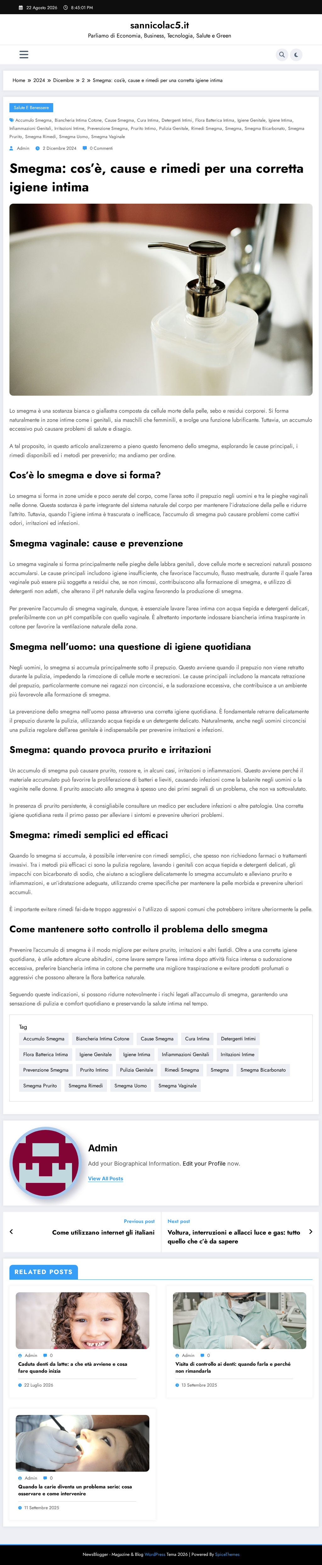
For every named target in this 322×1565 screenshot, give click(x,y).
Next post (179, 1221)
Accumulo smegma (33, 120)
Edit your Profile (204, 1163)
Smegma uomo (73, 136)
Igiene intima (280, 120)
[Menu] (24, 55)
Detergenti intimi (177, 120)
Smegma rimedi (40, 136)
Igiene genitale (251, 120)
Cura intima (147, 120)
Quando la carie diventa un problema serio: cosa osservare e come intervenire (75, 1490)
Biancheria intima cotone (78, 120)
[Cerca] (282, 55)
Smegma (233, 128)
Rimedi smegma (206, 128)
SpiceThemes (227, 1554)
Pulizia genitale (173, 128)
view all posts (105, 1179)
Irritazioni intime (69, 128)
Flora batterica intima (214, 120)
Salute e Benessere (31, 107)
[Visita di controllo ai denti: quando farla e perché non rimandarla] (240, 1320)
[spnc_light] (296, 55)
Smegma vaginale (108, 136)
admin (23, 148)
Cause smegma (119, 120)
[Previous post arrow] (11, 1232)
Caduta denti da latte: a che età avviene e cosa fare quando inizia (72, 1368)
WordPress (155, 1554)
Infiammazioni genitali (30, 128)
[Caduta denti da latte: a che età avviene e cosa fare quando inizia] (82, 1320)
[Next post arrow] (311, 1232)
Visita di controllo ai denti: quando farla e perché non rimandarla (233, 1368)
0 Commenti (101, 148)
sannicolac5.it (159, 25)
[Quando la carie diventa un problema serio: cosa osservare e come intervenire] (82, 1442)
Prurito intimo (143, 128)
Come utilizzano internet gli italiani (103, 1232)
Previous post (139, 1221)
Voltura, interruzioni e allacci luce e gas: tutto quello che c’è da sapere (234, 1237)
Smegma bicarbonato (265, 128)
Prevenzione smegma (107, 128)
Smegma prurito (40, 1085)
